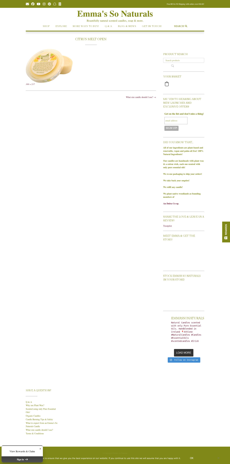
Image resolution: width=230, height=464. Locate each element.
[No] (218, 457)
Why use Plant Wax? (35, 405)
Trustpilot (167, 225)
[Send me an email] (27, 4)
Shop (46, 26)
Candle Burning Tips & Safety (39, 419)
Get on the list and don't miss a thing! (184, 113)
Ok (192, 458)
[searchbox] (183, 60)
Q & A (108, 26)
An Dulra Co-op (171, 203)
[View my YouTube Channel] (38, 4)
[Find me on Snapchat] (54, 4)
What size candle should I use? (141, 97)
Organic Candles (33, 415)
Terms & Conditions (35, 433)
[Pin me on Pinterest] (49, 4)
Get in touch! (152, 26)
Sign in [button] (20, 459)
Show (226, 232)
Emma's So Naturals (115, 13)
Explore (61, 26)
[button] (166, 83)
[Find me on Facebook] (32, 4)
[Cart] (60, 4)
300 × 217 (30, 84)
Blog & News (127, 26)
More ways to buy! (86, 26)
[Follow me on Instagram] (44, 4)
